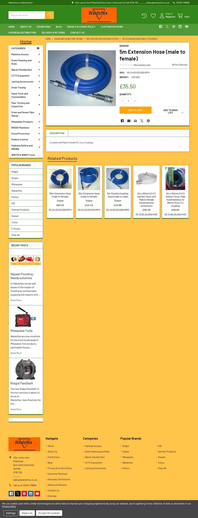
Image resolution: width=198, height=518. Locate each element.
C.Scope (15, 228)
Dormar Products (20, 209)
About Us (25, 26)
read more (16, 300)
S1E (13, 203)
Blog (59, 26)
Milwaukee (16, 184)
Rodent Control (19, 139)
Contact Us (77, 32)
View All (15, 234)
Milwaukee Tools (21, 330)
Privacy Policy (9, 506)
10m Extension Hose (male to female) (89, 195)
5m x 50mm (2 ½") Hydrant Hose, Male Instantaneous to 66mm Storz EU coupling (175, 199)
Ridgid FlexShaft (22, 383)
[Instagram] (180, 26)
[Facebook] (161, 26)
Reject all (27, 513)
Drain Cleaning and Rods (21, 62)
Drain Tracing (18, 87)
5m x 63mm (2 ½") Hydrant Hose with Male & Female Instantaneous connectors (146, 199)
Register (170, 16)
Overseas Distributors (22, 32)
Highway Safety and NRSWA (22, 147)
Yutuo (14, 222)
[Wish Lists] (154, 15)
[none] (82, 78)
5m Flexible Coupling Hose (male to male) (117, 195)
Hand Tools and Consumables (19, 95)
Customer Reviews (112, 26)
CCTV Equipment (20, 75)
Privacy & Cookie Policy (81, 26)
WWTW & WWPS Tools (23, 154)
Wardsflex (16, 190)
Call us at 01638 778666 (25, 485)
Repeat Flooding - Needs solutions (23, 276)
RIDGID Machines (20, 127)
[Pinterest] (173, 26)
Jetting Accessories (22, 81)
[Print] (135, 121)
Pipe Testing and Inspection (20, 105)
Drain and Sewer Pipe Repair (22, 114)
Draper (14, 177)
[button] (25, 41)
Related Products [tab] (62, 158)
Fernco (15, 196)
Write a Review (179, 64)
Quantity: (126, 94)
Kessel (14, 215)
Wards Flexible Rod (21, 69)
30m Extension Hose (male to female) (60, 195)
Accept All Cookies (49, 513)
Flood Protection (20, 133)
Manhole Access (20, 54)
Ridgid (14, 171)
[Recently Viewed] (144, 15)
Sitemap (52, 495)
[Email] (129, 121)
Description (57, 133)
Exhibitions (43, 26)
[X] (167, 26)
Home (12, 26)
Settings (11, 513)
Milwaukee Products (22, 121)
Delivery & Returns (53, 32)
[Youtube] (186, 26)
